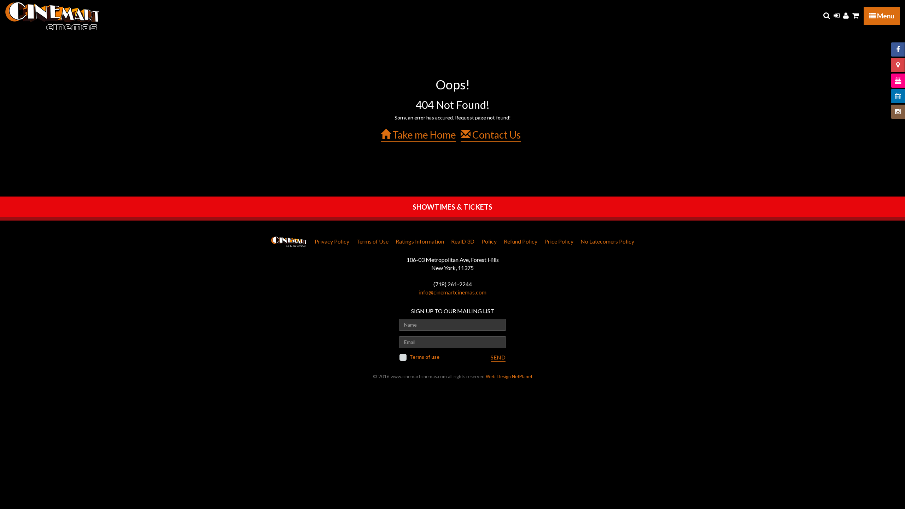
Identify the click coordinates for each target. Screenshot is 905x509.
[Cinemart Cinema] (52, 16)
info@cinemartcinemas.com (452, 292)
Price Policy (558, 241)
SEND (498, 357)
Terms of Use (372, 241)
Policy (489, 241)
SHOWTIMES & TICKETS (452, 207)
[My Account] (846, 15)
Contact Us (496, 135)
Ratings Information (420, 241)
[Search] (826, 15)
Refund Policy (520, 241)
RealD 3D (462, 241)
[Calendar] (898, 96)
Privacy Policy (332, 241)
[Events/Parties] (898, 81)
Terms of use (424, 357)
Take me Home (423, 135)
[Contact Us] (898, 65)
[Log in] (837, 15)
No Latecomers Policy (607, 241)
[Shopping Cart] (855, 15)
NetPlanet (522, 376)
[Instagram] (898, 112)
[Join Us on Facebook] (898, 49)
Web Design (498, 376)
